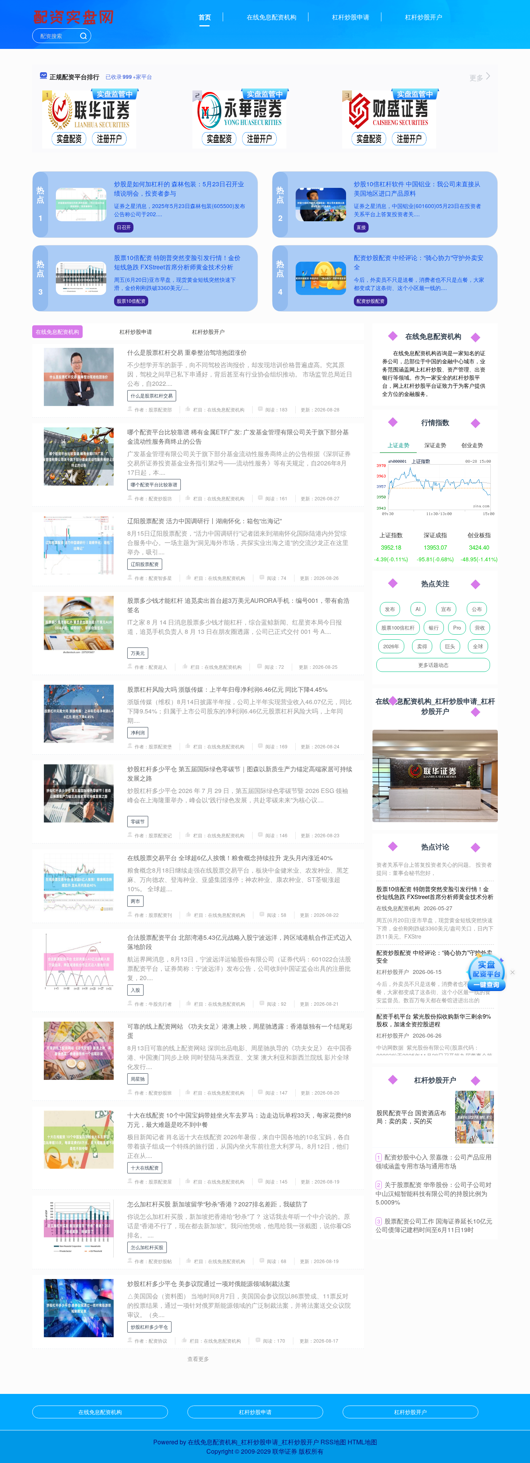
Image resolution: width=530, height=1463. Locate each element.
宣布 (446, 609)
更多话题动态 (433, 664)
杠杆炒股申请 (350, 16)
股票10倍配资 (131, 300)
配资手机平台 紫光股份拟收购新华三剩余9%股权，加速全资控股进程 (433, 1006)
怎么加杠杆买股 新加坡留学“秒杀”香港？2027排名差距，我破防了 (217, 1203)
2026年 (391, 646)
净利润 (138, 732)
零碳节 (138, 821)
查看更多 (198, 1358)
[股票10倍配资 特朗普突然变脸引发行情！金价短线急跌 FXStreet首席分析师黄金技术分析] (81, 278)
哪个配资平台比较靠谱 (154, 484)
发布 (390, 609)
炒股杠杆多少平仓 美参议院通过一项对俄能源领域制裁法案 (208, 1283)
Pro (457, 627)
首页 (205, 16)
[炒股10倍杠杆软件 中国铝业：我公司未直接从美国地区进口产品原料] (321, 205)
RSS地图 (333, 1441)
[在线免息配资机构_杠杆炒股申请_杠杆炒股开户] (74, 16)
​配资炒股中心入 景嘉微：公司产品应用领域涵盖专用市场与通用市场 (434, 1161)
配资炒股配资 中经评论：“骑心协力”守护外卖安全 (434, 942)
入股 (135, 989)
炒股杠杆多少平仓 (149, 1326)
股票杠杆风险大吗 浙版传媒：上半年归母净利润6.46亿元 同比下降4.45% (227, 689)
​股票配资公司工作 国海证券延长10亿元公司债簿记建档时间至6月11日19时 (434, 1225)
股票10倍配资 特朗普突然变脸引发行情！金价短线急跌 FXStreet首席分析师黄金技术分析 (177, 262)
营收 (480, 627)
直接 (361, 227)
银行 (434, 627)
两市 (135, 900)
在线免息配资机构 (271, 16)
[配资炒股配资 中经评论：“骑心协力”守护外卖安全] (321, 278)
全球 (478, 646)
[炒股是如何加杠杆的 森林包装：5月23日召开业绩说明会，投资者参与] (81, 205)
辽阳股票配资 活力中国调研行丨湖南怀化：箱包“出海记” (204, 520)
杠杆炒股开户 (423, 16)
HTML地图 (362, 1441)
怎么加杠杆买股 (147, 1247)
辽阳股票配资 (145, 564)
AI (418, 609)
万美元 (138, 652)
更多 (477, 77)
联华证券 (284, 1451)
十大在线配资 (145, 1167)
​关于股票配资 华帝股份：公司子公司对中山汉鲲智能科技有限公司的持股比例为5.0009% (434, 1193)
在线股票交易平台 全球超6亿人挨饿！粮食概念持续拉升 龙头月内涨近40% (230, 857)
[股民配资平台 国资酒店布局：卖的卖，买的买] (474, 1117)
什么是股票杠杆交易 (152, 395)
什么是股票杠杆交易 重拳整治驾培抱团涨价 (187, 352)
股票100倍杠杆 (398, 627)
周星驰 (138, 1078)
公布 (477, 609)
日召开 (124, 227)
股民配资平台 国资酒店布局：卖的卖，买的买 (411, 1116)
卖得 (422, 646)
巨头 (450, 646)
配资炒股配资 (371, 300)
